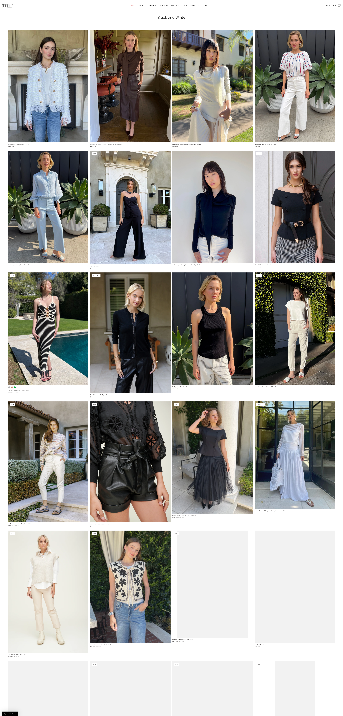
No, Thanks (193, 386)
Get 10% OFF (194, 382)
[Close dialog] (213, 338)
